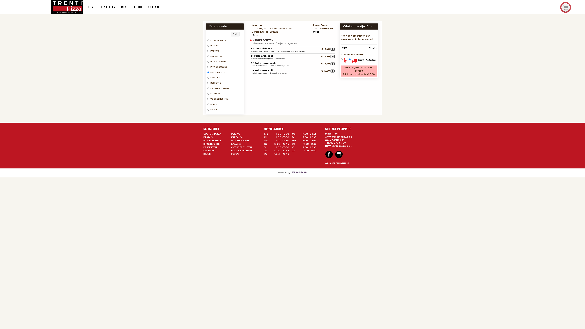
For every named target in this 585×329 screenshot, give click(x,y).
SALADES (215, 77)
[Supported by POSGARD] (292, 174)
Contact (154, 7)
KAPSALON (216, 56)
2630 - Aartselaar (367, 60)
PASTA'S (214, 51)
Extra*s (213, 109)
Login (138, 7)
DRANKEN (215, 93)
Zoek (235, 34)
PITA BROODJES (218, 67)
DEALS (213, 104)
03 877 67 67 (338, 142)
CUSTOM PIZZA (218, 40)
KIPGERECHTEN (218, 72)
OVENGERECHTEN (219, 88)
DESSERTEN (216, 83)
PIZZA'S (214, 45)
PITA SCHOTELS (218, 61)
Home (91, 7)
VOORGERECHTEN (219, 99)
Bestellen (108, 7)
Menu (124, 7)
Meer (255, 35)
